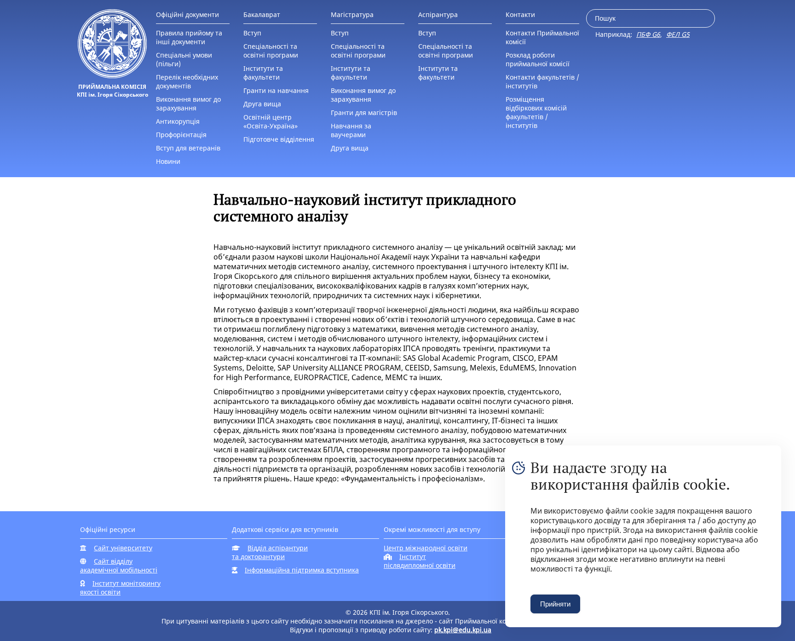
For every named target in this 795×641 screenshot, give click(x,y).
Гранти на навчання (276, 90)
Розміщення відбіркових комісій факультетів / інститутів (536, 112)
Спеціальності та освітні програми (270, 50)
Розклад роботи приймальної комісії (538, 59)
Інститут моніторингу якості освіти (120, 587)
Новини (168, 161)
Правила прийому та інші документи (189, 37)
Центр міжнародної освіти (425, 547)
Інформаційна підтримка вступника (302, 570)
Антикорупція (178, 121)
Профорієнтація (181, 134)
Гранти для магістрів (364, 112)
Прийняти (555, 604)
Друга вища (262, 103)
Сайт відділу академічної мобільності (118, 565)
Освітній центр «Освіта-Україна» (270, 121)
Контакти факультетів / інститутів (542, 81)
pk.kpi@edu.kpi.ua (462, 629)
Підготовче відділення (278, 139)
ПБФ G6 (648, 34)
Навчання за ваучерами (351, 130)
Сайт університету (123, 547)
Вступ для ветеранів (188, 148)
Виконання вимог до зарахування (188, 103)
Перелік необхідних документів (187, 81)
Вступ (252, 33)
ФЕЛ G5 (678, 34)
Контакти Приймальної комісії (542, 37)
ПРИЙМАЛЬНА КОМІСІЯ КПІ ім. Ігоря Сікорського (112, 90)
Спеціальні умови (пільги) (184, 59)
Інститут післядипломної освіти (419, 561)
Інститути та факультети (263, 72)
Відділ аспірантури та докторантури (270, 552)
